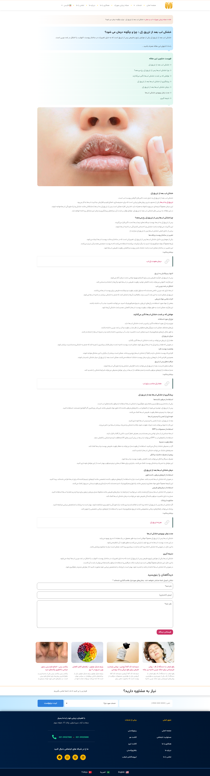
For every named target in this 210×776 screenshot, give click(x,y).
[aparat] (75, 757)
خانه (169, 19)
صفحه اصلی (151, 5)
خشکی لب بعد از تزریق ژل (159, 64)
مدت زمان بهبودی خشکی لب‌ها (157, 92)
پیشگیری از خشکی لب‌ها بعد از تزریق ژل (153, 81)
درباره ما (92, 5)
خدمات (139, 5)
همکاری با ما (104, 5)
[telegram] (59, 757)
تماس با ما (80, 5)
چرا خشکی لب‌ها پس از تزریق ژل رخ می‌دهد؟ (151, 70)
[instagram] (83, 757)
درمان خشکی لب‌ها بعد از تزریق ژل (155, 87)
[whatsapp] (67, 757)
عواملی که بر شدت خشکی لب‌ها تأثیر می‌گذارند (151, 76)
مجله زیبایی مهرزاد (121, 5)
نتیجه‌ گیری (164, 98)
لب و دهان (148, 19)
